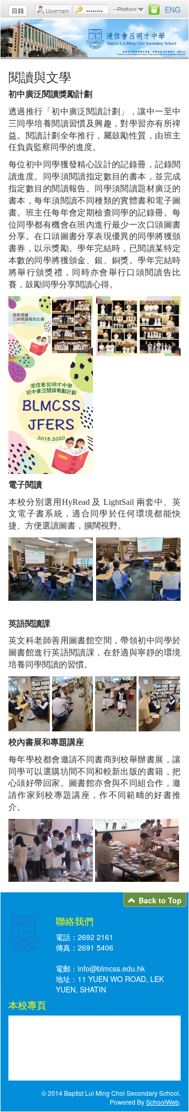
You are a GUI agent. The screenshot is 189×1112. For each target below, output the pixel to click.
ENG (173, 9)
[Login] (154, 9)
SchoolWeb (162, 1101)
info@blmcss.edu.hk (111, 968)
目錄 (18, 10)
